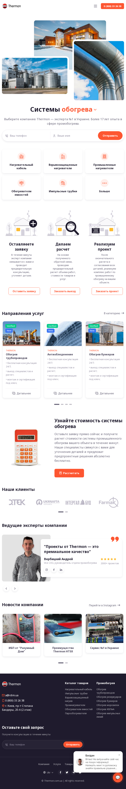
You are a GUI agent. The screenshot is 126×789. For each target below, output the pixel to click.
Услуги (57, 764)
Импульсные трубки (76, 693)
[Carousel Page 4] (70, 404)
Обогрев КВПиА (105, 709)
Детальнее (24, 393)
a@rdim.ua (11, 695)
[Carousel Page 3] (66, 404)
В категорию (112, 313)
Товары (69, 764)
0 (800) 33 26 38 (14, 700)
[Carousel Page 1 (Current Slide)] (56, 404)
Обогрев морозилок (107, 705)
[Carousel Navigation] (63, 588)
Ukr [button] (48, 772)
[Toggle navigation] (95, 6)
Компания (43, 764)
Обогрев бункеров (106, 701)
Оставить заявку (24, 291)
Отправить (110, 135)
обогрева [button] (77, 109)
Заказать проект (107, 291)
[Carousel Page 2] (62, 404)
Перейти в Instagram (102, 605)
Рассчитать (71, 473)
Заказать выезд (65, 291)
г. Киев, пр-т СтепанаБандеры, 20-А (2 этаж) (17, 708)
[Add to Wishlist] (23, 630)
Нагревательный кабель (78, 689)
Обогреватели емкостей (79, 709)
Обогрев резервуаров (108, 696)
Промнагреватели (75, 705)
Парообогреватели (76, 713)
